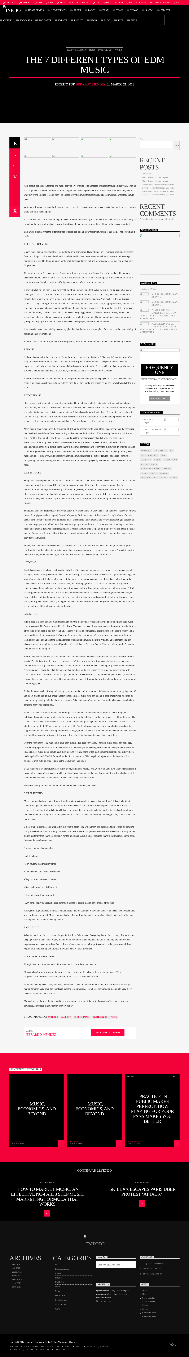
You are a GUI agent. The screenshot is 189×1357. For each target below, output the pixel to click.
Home (144, 1290)
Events (62, 20)
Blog (86, 2)
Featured (58, 1278)
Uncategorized (61, 1300)
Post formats (82, 1017)
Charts (165, 10)
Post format (105, 50)
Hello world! (147, 173)
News (57, 1291)
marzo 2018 (17, 1275)
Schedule (9, 2)
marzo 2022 (17, 1272)
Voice (113, 1017)
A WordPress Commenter (150, 219)
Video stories (60, 1304)
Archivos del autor (107, 1032)
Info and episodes (159, 398)
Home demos (36, 10)
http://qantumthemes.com (154, 1263)
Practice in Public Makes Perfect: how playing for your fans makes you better (158, 314)
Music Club (170, 460)
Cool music (160, 451)
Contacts (44, 1349)
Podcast (39, 1346)
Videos (61, 2)
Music (92, 50)
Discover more (102, 1301)
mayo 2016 (16, 1287)
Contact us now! (137, 2)
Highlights (59, 1282)
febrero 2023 (17, 1264)
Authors (53, 1017)
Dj (171, 451)
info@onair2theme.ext (152, 1274)
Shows (134, 10)
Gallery (66, 1017)
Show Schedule (148, 1298)
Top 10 (108, 2)
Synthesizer (100, 1017)
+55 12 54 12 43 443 (152, 1269)
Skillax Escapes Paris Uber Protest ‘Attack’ (142, 1192)
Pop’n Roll (148, 419)
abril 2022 (16, 1268)
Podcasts (26, 20)
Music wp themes (151, 469)
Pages (77, 10)
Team (39, 2)
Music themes (149, 464)
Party (167, 469)
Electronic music (77, 50)
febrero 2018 (17, 1279)
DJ (12, 1076)
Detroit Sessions (152, 429)
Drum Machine (149, 455)
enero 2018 (16, 1283)
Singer (164, 473)
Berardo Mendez (91, 84)
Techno (163, 478)
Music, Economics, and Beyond (155, 177)
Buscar (142, 139)
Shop (121, 20)
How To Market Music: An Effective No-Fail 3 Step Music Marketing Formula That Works (47, 1197)
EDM (163, 455)
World (118, 50)
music (157, 460)
